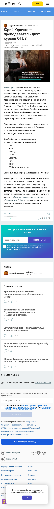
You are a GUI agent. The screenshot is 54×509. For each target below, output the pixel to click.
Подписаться (39, 240)
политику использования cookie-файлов (27, 492)
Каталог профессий (9, 479)
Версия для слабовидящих (29, 442)
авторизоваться (43, 382)
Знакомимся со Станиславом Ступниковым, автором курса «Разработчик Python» (19, 312)
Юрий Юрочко (10, 87)
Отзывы (31, 475)
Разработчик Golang (14, 200)
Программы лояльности (11, 475)
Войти (37, 4)
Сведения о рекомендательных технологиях (19, 431)
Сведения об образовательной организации (19, 425)
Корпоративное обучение (11, 466)
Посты (16, 11)
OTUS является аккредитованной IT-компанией (20, 428)
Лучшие (31, 11)
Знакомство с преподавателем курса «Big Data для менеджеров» (26, 344)
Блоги (4, 11)
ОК (27, 498)
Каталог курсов (7, 471)
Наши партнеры (7, 483)
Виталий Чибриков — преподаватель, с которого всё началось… (24, 329)
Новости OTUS (10, 43)
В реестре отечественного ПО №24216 (17, 435)
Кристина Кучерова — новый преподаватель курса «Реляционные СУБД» (23, 294)
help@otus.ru (31, 422)
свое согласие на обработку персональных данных (28, 408)
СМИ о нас (32, 471)
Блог (30, 483)
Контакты (32, 479)
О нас (30, 466)
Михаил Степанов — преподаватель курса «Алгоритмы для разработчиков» (26, 360)
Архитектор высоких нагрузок (28, 197)
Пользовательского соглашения (24, 407)
